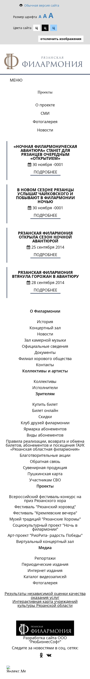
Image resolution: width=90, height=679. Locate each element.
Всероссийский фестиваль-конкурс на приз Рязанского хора (45, 498)
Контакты (45, 364)
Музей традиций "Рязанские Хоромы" (45, 519)
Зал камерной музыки (45, 340)
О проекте (45, 104)
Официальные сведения (45, 346)
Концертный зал (45, 327)
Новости (45, 130)
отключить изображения (60, 39)
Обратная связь (45, 461)
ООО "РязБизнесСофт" (48, 639)
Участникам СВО (45, 479)
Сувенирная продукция (45, 467)
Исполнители (45, 387)
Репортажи (45, 558)
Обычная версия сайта (41, 5)
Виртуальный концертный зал (45, 541)
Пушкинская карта (45, 473)
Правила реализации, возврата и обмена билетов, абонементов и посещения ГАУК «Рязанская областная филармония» (45, 445)
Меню (16, 80)
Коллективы (45, 381)
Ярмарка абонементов (45, 428)
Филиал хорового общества (45, 358)
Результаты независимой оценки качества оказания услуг (45, 595)
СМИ (45, 113)
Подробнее (45, 172)
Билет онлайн (45, 410)
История (45, 321)
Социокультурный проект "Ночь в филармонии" (45, 527)
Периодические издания (45, 564)
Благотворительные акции (45, 455)
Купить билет (45, 404)
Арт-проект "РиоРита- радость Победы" (45, 535)
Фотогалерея (45, 121)
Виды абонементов (45, 435)
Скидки (45, 416)
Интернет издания (45, 570)
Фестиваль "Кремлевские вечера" (45, 512)
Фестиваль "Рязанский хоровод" (45, 506)
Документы (45, 352)
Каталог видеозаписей (45, 576)
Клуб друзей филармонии (45, 422)
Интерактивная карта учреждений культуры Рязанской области (45, 603)
